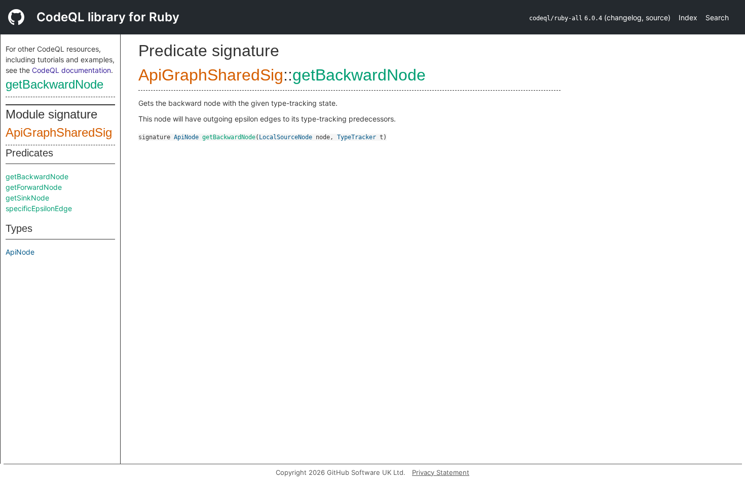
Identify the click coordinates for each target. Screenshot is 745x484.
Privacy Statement (440, 472)
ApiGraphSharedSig (59, 132)
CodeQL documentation (71, 70)
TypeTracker (356, 137)
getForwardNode (34, 187)
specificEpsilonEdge (39, 208)
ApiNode (20, 252)
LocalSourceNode (285, 137)
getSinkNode (27, 197)
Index (688, 17)
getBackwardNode (54, 84)
